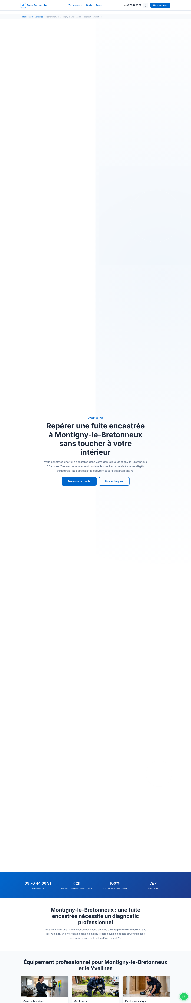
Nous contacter (160, 5)
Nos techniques (114, 481)
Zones (99, 5)
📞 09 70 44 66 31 (132, 5)
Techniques (74, 5)
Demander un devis (79, 481)
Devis (89, 5)
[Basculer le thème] (145, 5)
